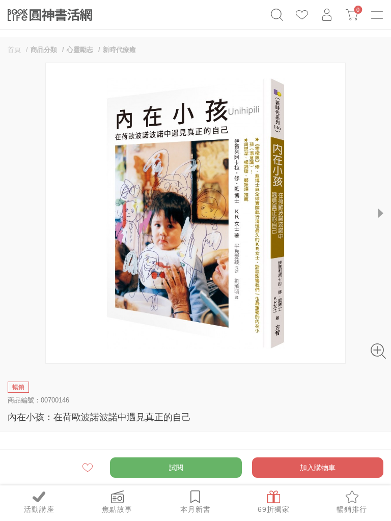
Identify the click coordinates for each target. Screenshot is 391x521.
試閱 (176, 468)
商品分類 (44, 49)
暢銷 (18, 387)
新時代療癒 (119, 49)
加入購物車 (318, 468)
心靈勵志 (80, 49)
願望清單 (88, 467)
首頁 (14, 49)
